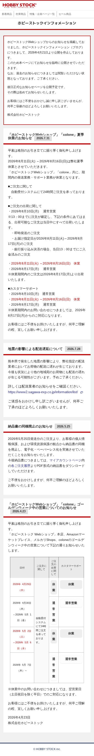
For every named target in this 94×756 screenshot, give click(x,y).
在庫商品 (21, 14)
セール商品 (65, 14)
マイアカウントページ (65, 460)
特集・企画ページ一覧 (42, 14)
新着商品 (7, 14)
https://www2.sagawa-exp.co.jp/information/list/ (43, 392)
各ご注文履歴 (20, 465)
